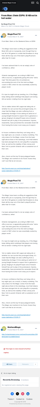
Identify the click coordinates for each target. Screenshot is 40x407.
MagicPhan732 (9, 24)
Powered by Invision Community (20, 404)
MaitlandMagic (14, 327)
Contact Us (20, 399)
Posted (16, 37)
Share (10, 364)
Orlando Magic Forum (21, 26)
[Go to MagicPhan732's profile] (4, 35)
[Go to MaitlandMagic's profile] (4, 328)
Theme (10, 399)
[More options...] (36, 35)
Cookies (29, 399)
